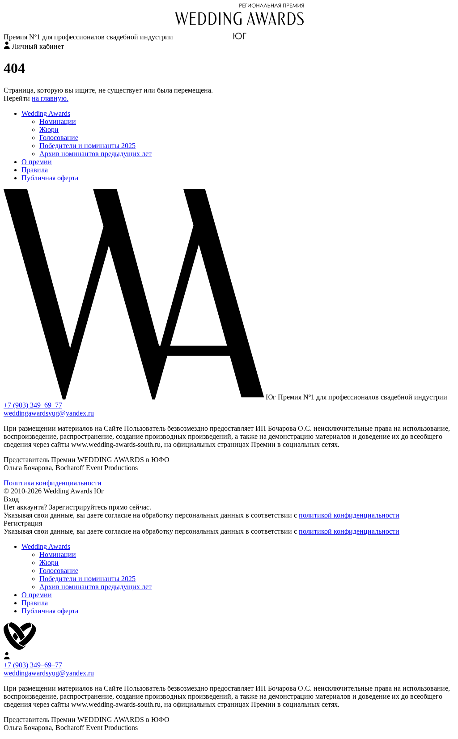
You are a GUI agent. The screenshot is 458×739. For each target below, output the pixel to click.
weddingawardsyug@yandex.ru (49, 413)
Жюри (49, 129)
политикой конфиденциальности (349, 515)
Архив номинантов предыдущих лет (95, 153)
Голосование (58, 137)
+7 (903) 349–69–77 (33, 405)
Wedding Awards (45, 113)
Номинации (57, 121)
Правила (34, 170)
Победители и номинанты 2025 (87, 145)
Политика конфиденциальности (53, 483)
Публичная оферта (49, 178)
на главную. (50, 98)
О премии (36, 162)
